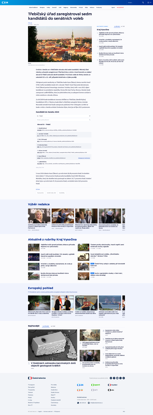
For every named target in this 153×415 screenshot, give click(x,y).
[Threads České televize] (123, 378)
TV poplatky (31, 390)
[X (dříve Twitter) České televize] (120, 378)
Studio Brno (54, 390)
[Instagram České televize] (111, 378)
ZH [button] (38, 135)
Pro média (54, 384)
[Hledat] (143, 2)
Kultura (92, 7)
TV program (31, 384)
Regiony (66, 7)
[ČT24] (5, 3)
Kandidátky (62, 193)
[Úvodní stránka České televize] (37, 378)
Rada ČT (53, 395)
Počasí (81, 7)
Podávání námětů (56, 400)
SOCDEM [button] (39, 130)
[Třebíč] (60, 44)
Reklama (53, 387)
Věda (86, 7)
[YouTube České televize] (117, 378)
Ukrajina (42, 7)
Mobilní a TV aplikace (34, 402)
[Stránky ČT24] (80, 385)
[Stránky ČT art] (94, 390)
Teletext (30, 392)
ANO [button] (38, 147)
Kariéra (53, 397)
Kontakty (53, 405)
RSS (124, 411)
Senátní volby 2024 (51, 193)
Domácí (54, 7)
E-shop (30, 400)
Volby (48, 7)
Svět (60, 7)
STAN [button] (38, 158)
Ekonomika (73, 7)
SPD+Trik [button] (39, 152)
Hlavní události (33, 7)
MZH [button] (38, 141)
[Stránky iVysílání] (112, 385)
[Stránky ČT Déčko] (80, 390)
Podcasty (99, 7)
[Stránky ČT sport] (95, 385)
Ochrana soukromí (48, 411)
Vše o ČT (30, 405)
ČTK (29, 23)
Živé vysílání (31, 387)
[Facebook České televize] (114, 378)
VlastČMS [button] (39, 163)
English (40, 411)
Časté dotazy (54, 402)
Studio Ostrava (55, 392)
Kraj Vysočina (40, 193)
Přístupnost (57, 411)
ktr (31, 23)
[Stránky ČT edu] (111, 390)
